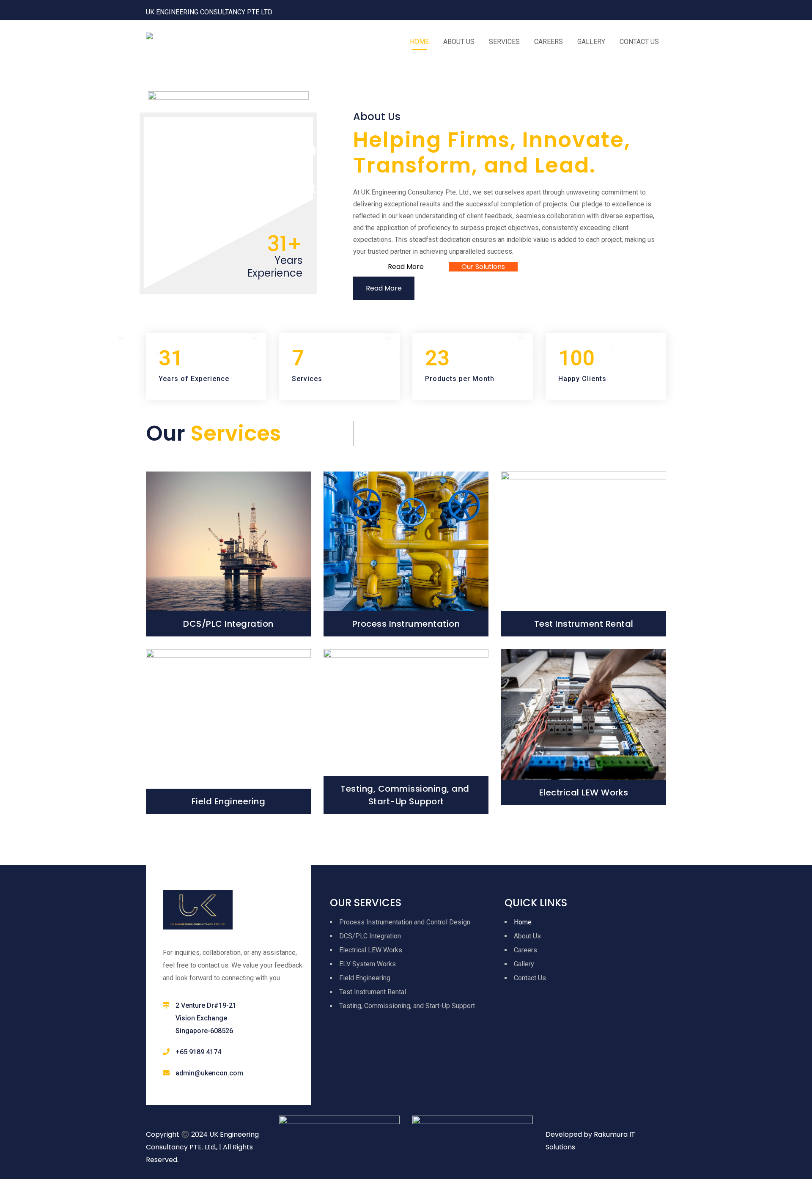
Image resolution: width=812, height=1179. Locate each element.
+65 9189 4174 (198, 1052)
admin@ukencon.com (209, 1073)
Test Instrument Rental (584, 624)
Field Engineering (229, 801)
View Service (229, 574)
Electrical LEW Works (583, 792)
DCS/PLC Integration (228, 624)
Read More (384, 288)
